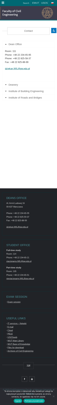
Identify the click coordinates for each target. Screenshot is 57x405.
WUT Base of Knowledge (18, 344)
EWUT (35, 3)
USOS (44, 3)
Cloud (10, 330)
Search (25, 3)
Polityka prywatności (34, 401)
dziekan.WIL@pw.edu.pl (17, 68)
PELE (10, 334)
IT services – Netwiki (16, 323)
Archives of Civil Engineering (20, 351)
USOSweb (12, 337)
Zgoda (18, 401)
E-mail (10, 327)
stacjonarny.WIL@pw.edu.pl (18, 261)
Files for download (15, 347)
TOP (28, 365)
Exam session (13, 302)
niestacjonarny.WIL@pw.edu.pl (20, 278)
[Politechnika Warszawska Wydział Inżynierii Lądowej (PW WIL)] (15, 13)
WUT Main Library (15, 340)
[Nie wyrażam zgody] (53, 396)
